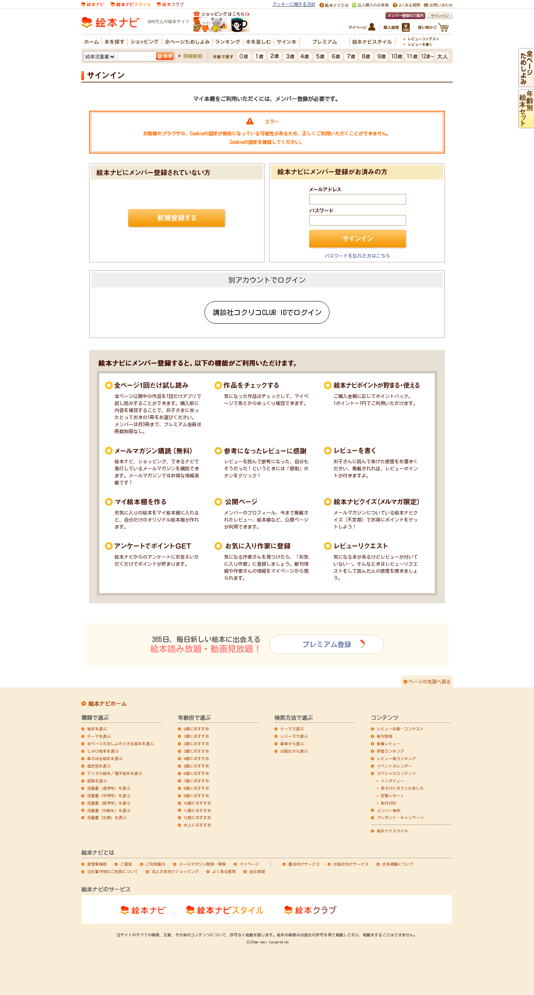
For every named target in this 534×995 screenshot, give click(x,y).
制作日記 (388, 803)
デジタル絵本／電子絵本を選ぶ (114, 773)
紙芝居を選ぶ (99, 766)
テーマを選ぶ (99, 736)
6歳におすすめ (196, 773)
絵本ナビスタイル (392, 831)
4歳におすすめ (196, 758)
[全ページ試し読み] (526, 83)
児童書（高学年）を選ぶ (108, 803)
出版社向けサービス (351, 864)
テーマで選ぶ (292, 729)
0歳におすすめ (196, 729)
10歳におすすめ (197, 803)
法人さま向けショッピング (175, 871)
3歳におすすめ (196, 751)
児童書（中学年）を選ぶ (108, 796)
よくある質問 (224, 871)
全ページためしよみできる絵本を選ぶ (120, 744)
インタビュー (392, 781)
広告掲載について (398, 864)
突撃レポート (392, 796)
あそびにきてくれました (402, 788)
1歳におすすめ (196, 736)
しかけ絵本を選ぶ (102, 751)
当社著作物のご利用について (112, 871)
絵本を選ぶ (97, 729)
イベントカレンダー (394, 766)
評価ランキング (390, 751)
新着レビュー (388, 744)
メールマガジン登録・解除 (202, 864)
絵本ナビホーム (107, 703)
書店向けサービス (304, 864)
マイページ (249, 864)
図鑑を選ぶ (97, 781)
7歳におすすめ (196, 781)
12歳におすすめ (197, 817)
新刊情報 (384, 736)
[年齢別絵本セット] (526, 124)
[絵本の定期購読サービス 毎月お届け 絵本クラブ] (170, 3)
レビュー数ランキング (396, 758)
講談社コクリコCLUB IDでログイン (267, 312)
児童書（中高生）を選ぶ (108, 810)
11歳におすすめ (197, 810)
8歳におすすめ (196, 788)
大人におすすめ (197, 825)
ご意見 (126, 864)
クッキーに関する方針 (293, 4)
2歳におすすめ (196, 744)
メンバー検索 (388, 810)
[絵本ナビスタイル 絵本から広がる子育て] (131, 3)
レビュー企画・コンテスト (400, 729)
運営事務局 (97, 864)
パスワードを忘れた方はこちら (357, 255)
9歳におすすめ (196, 796)
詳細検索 (192, 56)
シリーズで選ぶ (294, 736)
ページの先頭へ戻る (430, 681)
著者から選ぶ (292, 744)
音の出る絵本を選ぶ (104, 758)
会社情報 (257, 871)
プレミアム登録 (326, 644)
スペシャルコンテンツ (396, 773)
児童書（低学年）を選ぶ (108, 788)
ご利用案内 (155, 864)
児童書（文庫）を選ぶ (106, 817)
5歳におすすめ (196, 766)
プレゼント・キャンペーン (400, 817)
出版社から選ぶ (294, 751)
